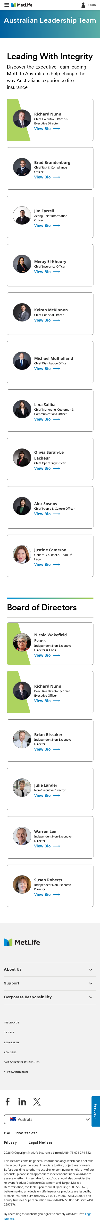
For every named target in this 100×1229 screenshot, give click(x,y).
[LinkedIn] (22, 1102)
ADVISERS (10, 1052)
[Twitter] (37, 1102)
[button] (7, 5)
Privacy (10, 1143)
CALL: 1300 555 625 (20, 1133)
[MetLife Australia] (22, 944)
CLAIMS (9, 1032)
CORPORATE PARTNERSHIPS (22, 1062)
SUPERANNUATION (16, 1072)
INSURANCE (11, 1023)
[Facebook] (8, 1102)
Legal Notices (41, 1143)
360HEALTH (11, 1042)
